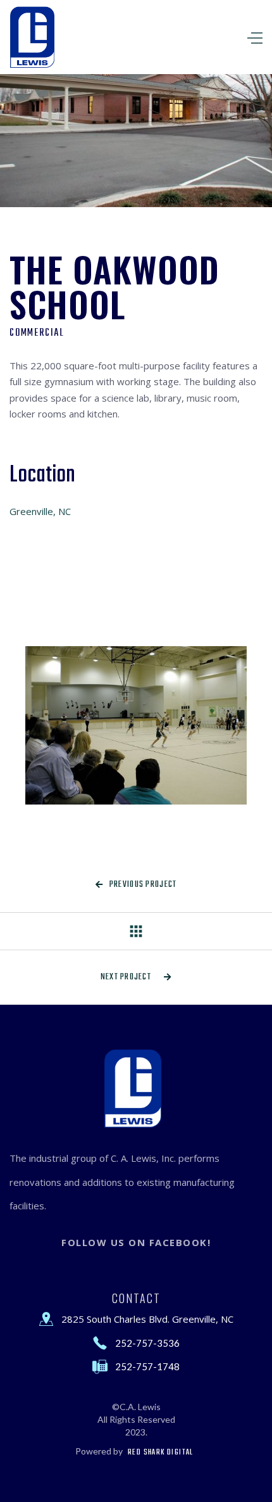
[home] (34, 37)
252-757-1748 (147, 1366)
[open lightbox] (136, 725)
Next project (136, 977)
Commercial (37, 333)
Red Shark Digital (161, 1452)
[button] (215, 37)
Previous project (136, 884)
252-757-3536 (147, 1343)
